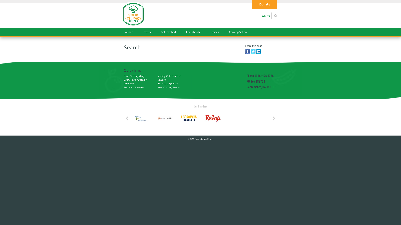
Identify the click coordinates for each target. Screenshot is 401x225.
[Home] (133, 26)
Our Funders (200, 106)
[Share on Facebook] (247, 51)
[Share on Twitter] (253, 51)
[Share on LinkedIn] (258, 51)
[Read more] (276, 16)
